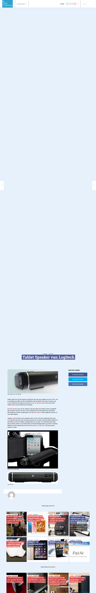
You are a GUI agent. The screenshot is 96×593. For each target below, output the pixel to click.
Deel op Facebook (78, 374)
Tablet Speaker (13, 409)
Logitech (10, 403)
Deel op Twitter (79, 379)
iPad (42, 422)
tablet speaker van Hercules (36, 425)
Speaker (53, 567)
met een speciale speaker (39, 403)
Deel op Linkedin (79, 384)
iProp (9, 420)
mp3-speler (37, 412)
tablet (53, 399)
